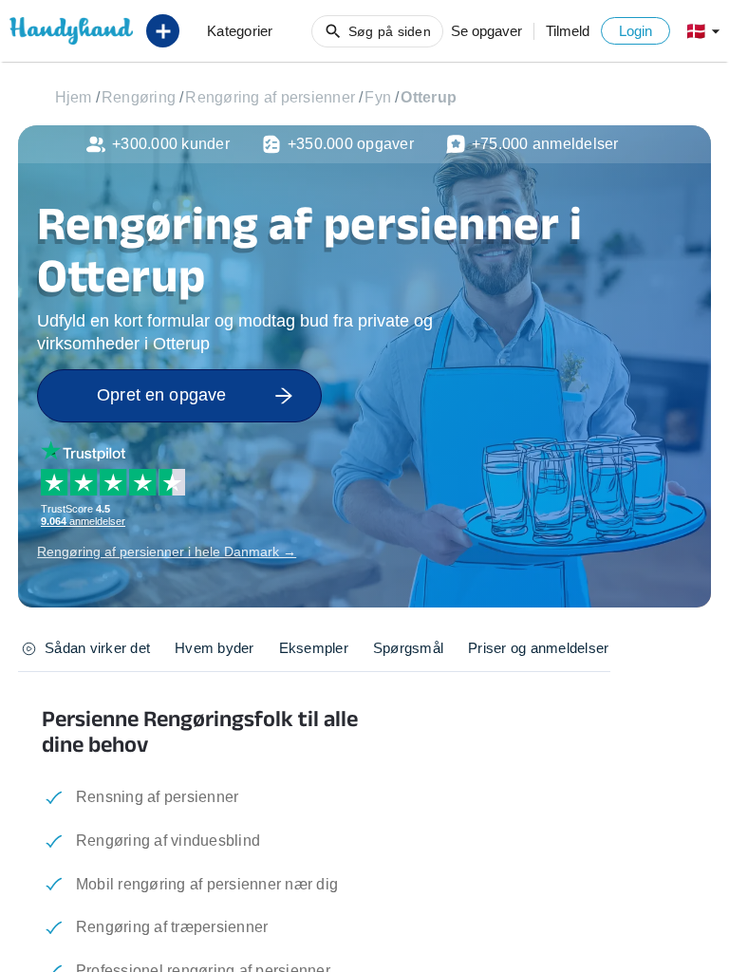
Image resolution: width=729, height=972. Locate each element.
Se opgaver (486, 31)
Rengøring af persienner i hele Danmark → (166, 551)
